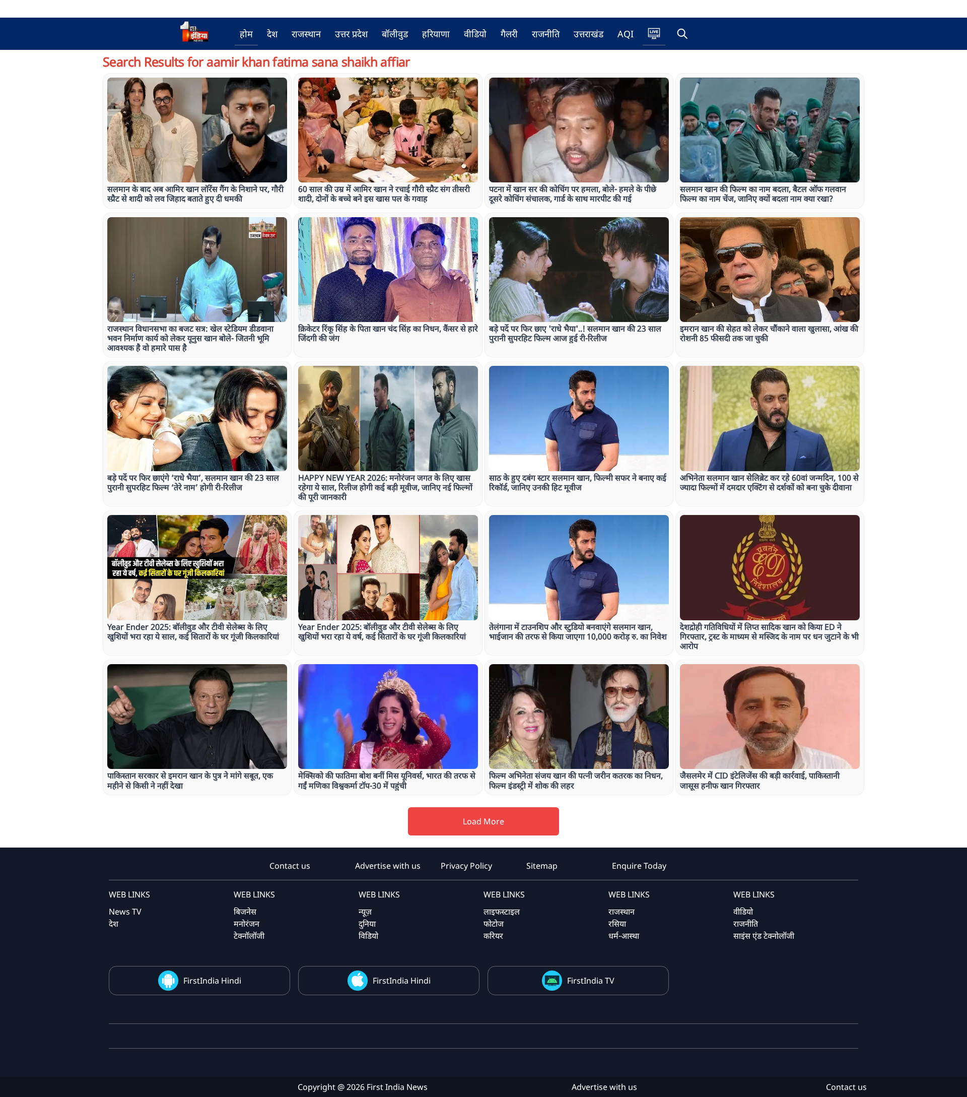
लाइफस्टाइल (502, 911)
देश (272, 34)
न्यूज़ (365, 911)
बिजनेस (245, 911)
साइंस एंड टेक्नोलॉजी (763, 935)
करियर (493, 935)
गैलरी (509, 34)
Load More (483, 821)
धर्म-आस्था (623, 935)
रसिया (617, 923)
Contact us (289, 865)
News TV (125, 911)
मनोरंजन (246, 923)
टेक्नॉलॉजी (249, 935)
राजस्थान (306, 34)
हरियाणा (436, 34)
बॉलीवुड (395, 34)
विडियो (368, 935)
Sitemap (542, 865)
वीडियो (475, 34)
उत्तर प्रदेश (351, 34)
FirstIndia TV (590, 980)
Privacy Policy (466, 865)
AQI (625, 34)
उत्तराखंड (588, 34)
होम (246, 34)
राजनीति (546, 34)
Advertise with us (388, 865)
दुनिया (367, 923)
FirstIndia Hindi (212, 980)
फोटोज (494, 923)
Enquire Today (639, 865)
